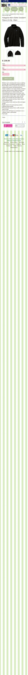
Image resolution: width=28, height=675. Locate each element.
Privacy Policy (13, 142)
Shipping (18, 144)
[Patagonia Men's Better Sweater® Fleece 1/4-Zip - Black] (10, 54)
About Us (6, 142)
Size (3, 68)
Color (3, 63)
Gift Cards (21, 142)
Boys (17, 138)
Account (14, 9)
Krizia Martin (13, 151)
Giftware (9, 140)
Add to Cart (8, 78)
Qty (3, 72)
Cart (21, 9)
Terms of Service (17, 145)
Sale (20, 140)
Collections (15, 140)
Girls (14, 138)
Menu (7, 9)
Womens (6, 138)
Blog (23, 144)
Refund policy (14, 147)
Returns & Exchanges (9, 144)
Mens (11, 138)
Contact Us (9, 145)
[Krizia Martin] (14, 6)
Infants (21, 138)
